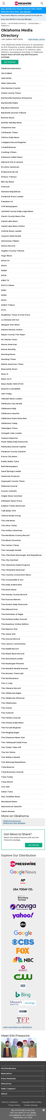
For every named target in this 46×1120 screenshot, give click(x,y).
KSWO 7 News (8, 305)
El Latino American (10, 167)
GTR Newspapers (9, 206)
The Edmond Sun (9, 609)
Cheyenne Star (8, 128)
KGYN (3, 275)
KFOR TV (5, 261)
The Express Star (9, 629)
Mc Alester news (9, 339)
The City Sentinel (9, 560)
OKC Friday (6, 394)
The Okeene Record (11, 688)
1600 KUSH (6, 78)
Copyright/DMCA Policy (32, 1102)
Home (3, 23)
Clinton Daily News (10, 137)
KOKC (3, 290)
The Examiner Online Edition (15, 624)
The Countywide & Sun (12, 580)
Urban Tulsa (7, 792)
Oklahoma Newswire (11, 68)
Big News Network (10, 108)
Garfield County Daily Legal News (17, 211)
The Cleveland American (13, 570)
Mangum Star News (10, 325)
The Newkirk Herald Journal (14, 668)
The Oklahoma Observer (13, 698)
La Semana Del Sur (10, 320)
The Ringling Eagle (10, 733)
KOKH (3, 295)
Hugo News (6, 256)
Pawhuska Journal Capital (13, 447)
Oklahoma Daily (8, 408)
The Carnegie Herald (11, 550)
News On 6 (6, 379)
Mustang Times (8, 359)
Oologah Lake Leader (11, 433)
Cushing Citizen (9, 152)
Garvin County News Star (13, 216)
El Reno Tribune (9, 177)
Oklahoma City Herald (11, 404)
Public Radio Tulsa (10, 461)
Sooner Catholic (9, 491)
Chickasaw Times (9, 132)
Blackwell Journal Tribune (13, 113)
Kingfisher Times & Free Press (15, 315)
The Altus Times (9, 525)
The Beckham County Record (15, 535)
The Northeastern (10, 678)
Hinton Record (8, 246)
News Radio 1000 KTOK (12, 384)
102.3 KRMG (6, 73)
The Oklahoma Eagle (11, 693)
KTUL (3, 310)
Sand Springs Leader (11, 471)
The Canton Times (10, 545)
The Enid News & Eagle (12, 614)
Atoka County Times (11, 93)
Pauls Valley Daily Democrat (14, 442)
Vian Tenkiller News (10, 797)
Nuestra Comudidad (10, 389)
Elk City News (7, 182)
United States (34, 23)
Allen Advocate (8, 83)
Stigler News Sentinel (11, 496)
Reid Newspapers (9, 466)
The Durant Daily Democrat (14, 604)
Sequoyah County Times (13, 481)
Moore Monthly (8, 349)
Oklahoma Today (9, 423)
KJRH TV (5, 280)
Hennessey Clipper (10, 241)
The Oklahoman (9, 703)
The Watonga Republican (13, 762)
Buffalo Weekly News (11, 123)
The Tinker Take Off (11, 747)
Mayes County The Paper (13, 335)
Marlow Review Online (11, 330)
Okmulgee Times (9, 428)
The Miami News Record (12, 654)
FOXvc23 (5, 187)
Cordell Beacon (8, 147)
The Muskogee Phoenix (12, 664)
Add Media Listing (36, 39)
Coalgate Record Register (13, 142)
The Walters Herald (10, 757)
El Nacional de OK (9, 172)
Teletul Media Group (11, 516)
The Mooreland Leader (12, 659)
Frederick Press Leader (12, 197)
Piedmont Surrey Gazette (13, 452)
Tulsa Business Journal (12, 772)
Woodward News (9, 802)
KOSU (3, 300)
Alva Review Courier (10, 88)
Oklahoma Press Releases (14, 823)
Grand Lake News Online (13, 226)
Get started (25, 12)
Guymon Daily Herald (11, 236)
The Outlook (7, 713)
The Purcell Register (11, 728)
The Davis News (9, 590)
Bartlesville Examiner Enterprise (16, 98)
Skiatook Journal (9, 486)
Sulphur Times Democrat (13, 506)
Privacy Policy (14, 1105)
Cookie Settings (31, 1105)
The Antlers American (11, 530)
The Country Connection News (16, 575)
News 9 (4, 374)
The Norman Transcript (12, 673)
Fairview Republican (11, 192)
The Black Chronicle (11, 540)
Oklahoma (5, 26)
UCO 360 (5, 787)
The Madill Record (10, 649)
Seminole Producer (10, 476)
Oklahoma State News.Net (14, 418)
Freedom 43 (7, 201)
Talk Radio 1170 (8, 511)
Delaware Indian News (12, 157)
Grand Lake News (9, 221)
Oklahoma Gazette (10, 413)
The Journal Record (10, 639)
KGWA (4, 270)
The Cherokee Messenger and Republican (21, 555)
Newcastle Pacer (9, 369)
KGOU (4, 266)
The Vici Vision (8, 752)
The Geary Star (8, 634)
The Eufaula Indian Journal (14, 619)
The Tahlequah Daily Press (14, 742)
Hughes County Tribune (12, 251)
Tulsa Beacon (7, 767)
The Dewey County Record (14, 595)
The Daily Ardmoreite (11, 585)
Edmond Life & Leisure (12, 162)
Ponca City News (9, 456)
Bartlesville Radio (9, 103)
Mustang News (8, 354)
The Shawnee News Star (13, 737)
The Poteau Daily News (12, 723)
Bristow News (7, 118)
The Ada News (8, 521)
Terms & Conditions (9, 1102)
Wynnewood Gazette (11, 806)
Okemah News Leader (11, 399)
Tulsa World (7, 782)
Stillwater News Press (11, 501)
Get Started (9, 62)
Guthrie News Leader (11, 231)
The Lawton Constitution (13, 644)
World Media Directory (17, 23)
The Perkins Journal (10, 718)
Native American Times (12, 364)
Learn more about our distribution (17, 1027)
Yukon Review (8, 811)
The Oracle (6, 708)
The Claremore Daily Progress (15, 565)
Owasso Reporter (9, 438)
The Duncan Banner (11, 599)
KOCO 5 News (7, 285)
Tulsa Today (7, 777)
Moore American (9, 344)
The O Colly (6, 683)
